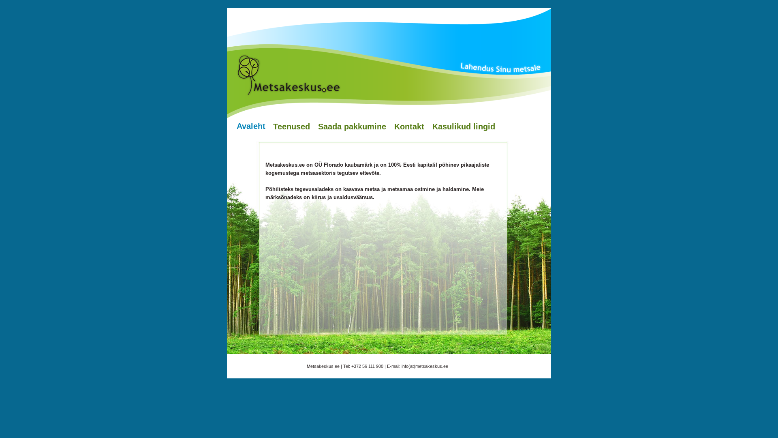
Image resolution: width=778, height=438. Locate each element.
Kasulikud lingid (463, 126)
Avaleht (251, 126)
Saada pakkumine (352, 126)
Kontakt (409, 126)
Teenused (291, 126)
